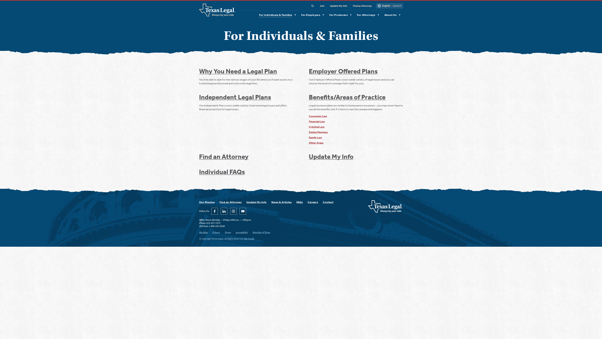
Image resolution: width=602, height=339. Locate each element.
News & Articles (281, 202)
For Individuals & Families (275, 14)
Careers (313, 202)
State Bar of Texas (261, 232)
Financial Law (317, 121)
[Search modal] (312, 6)
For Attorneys (366, 14)
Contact (328, 202)
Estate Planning (318, 132)
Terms (228, 232)
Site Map (203, 232)
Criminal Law (317, 126)
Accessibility (242, 232)
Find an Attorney (362, 5)
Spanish (397, 5)
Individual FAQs (222, 172)
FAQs (299, 202)
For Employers (310, 14)
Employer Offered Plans (343, 71)
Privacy (216, 232)
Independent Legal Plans (235, 97)
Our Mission (207, 202)
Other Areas (316, 142)
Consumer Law (318, 116)
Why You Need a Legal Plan (238, 71)
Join (322, 5)
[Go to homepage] (385, 211)
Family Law (315, 137)
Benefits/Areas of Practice (347, 97)
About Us (390, 14)
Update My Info (338, 5)
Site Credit (249, 238)
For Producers (338, 14)
